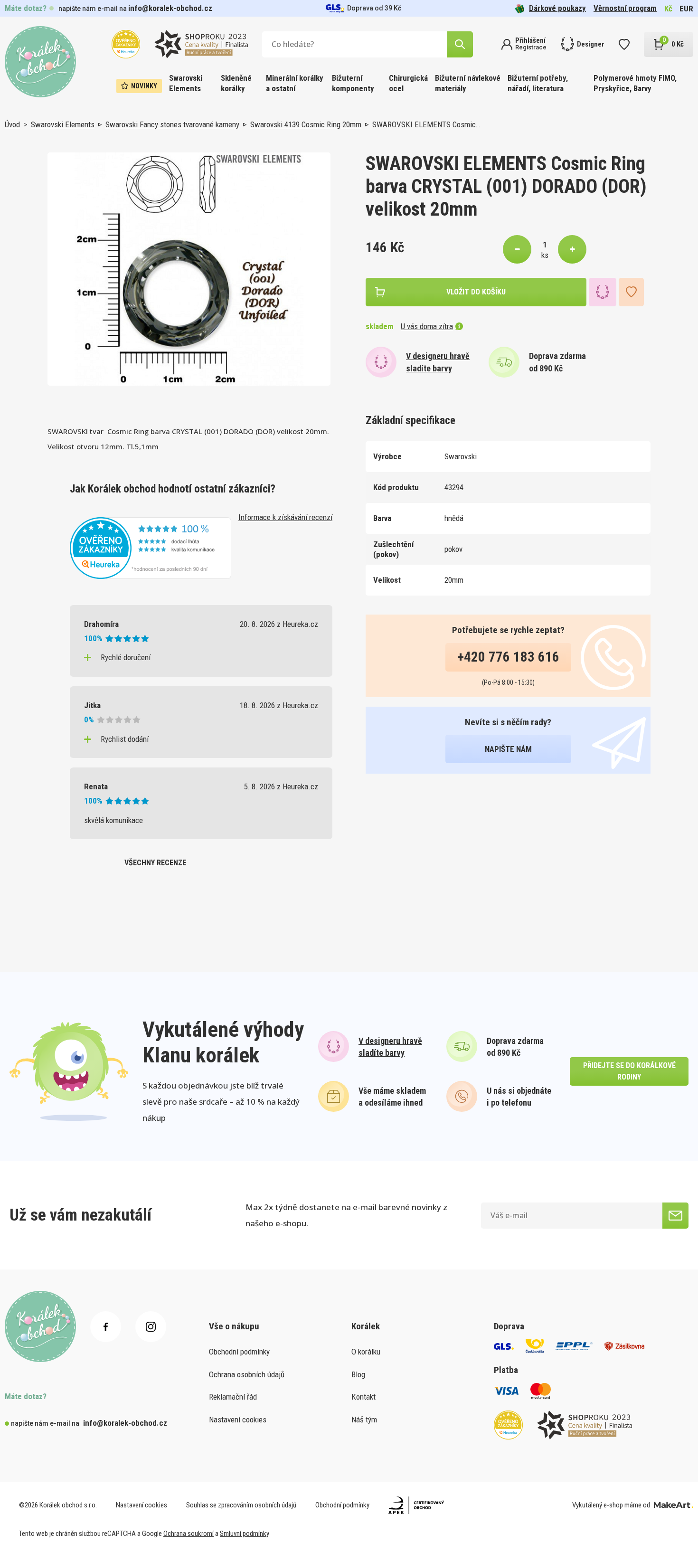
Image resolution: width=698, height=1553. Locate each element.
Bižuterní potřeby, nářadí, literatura (538, 83)
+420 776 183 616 (508, 657)
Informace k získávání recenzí (285, 517)
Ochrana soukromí (188, 1533)
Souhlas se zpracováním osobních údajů (241, 1505)
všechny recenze (155, 862)
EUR (686, 8)
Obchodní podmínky (239, 1351)
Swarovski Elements (185, 83)
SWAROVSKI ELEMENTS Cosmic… (426, 124)
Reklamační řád (233, 1396)
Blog (358, 1374)
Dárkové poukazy (557, 8)
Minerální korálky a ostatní (294, 83)
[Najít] (460, 44)
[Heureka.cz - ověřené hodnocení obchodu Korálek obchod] (150, 547)
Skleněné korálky (236, 83)
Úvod (12, 124)
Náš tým (364, 1419)
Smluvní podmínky (244, 1533)
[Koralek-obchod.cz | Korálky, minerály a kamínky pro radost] (40, 61)
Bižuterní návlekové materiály (467, 83)
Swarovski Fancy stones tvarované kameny (172, 124)
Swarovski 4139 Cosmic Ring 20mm (305, 124)
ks (544, 255)
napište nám (508, 749)
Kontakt (363, 1396)
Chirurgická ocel (408, 83)
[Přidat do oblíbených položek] (631, 292)
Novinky (144, 86)
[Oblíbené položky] (624, 44)
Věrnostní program (625, 8)
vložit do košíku (476, 291)
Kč (668, 8)
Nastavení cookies (237, 1419)
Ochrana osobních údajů (246, 1374)
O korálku (365, 1351)
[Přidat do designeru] (602, 292)
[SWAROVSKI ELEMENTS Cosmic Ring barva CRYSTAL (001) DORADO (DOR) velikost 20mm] (188, 269)
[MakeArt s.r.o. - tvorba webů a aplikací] (673, 1505)
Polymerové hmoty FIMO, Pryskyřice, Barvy (635, 83)
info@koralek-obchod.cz (170, 8)
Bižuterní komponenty (353, 83)
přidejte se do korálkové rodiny (629, 1071)
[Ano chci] (675, 1216)
